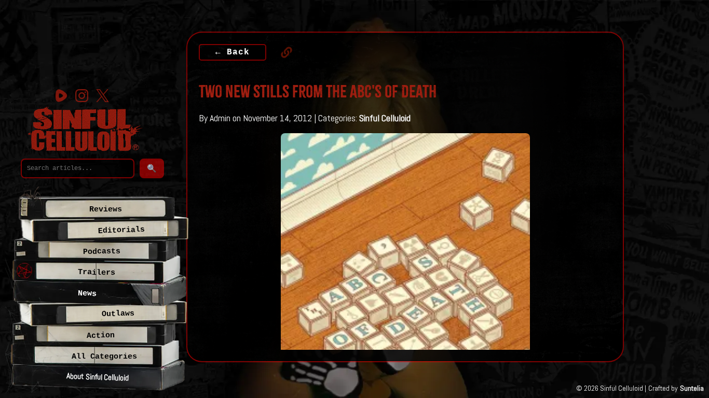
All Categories (104, 356)
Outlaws (117, 314)
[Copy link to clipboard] (281, 52)
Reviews (105, 209)
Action (100, 335)
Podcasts (101, 252)
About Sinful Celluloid (97, 376)
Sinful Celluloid (385, 118)
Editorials (121, 230)
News (87, 293)
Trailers (96, 272)
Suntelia (692, 388)
